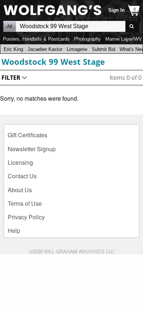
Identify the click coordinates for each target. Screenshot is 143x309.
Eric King (13, 49)
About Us (20, 190)
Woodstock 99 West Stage (53, 61)
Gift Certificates (27, 135)
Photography (87, 39)
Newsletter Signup (32, 149)
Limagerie (77, 49)
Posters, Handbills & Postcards (36, 39)
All (9, 26)
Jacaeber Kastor (44, 49)
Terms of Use (25, 203)
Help (14, 230)
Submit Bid (103, 49)
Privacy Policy (26, 217)
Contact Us (22, 176)
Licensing (20, 162)
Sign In (116, 10)
